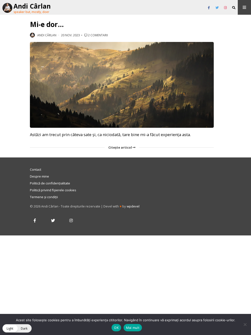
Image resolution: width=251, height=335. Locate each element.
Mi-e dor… (47, 24)
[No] (244, 324)
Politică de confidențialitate (50, 183)
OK (116, 328)
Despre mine (39, 176)
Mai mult (132, 328)
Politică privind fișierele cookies (53, 190)
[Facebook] (209, 8)
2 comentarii (97, 35)
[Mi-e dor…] (122, 85)
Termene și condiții (44, 197)
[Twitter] (217, 8)
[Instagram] (225, 8)
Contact (35, 169)
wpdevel (133, 206)
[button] (17, 328)
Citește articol (120, 147)
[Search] (234, 8)
